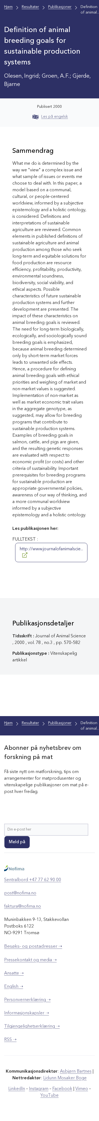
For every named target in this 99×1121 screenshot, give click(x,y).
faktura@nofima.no (22, 906)
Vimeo (81, 1089)
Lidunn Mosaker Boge (65, 1078)
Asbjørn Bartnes (76, 1071)
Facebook (62, 1089)
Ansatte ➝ (14, 973)
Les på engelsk (54, 117)
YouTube (49, 1095)
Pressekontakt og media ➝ (30, 960)
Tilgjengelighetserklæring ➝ (32, 1026)
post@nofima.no (20, 893)
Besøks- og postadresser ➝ (33, 946)
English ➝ (13, 986)
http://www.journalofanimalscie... (51, 549)
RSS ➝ (10, 1040)
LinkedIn (16, 1089)
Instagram (38, 1089)
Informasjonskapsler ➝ (26, 1013)
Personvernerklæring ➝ (27, 1000)
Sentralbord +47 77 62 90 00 (32, 880)
